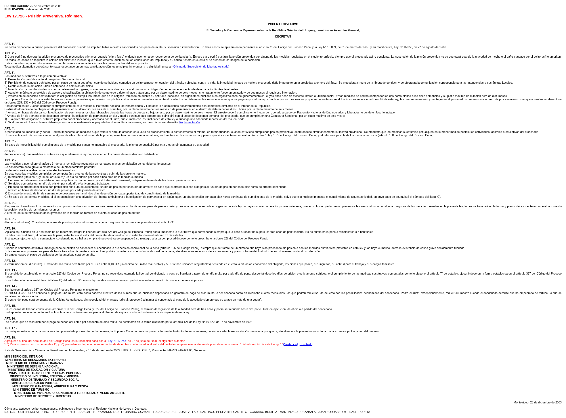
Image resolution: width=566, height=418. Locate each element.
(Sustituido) (290, 344)
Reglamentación (189, 122)
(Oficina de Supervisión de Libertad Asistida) (200, 66)
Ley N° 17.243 (117, 341)
